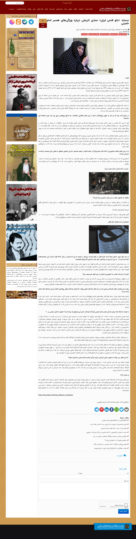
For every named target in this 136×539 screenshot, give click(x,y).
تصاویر (70, 9)
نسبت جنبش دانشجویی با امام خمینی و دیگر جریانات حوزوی (106, 432)
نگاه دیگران (40, 9)
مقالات (75, 9)
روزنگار (29, 9)
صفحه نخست (89, 9)
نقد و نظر (52, 9)
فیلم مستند (84, 34)
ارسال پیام (123, 511)
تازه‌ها (46, 9)
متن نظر (126, 481)
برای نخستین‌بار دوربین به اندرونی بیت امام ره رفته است (108, 424)
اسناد (65, 9)
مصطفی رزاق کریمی (94, 34)
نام (128, 473)
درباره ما (11, 9)
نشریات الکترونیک (21, 9)
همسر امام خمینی (104, 34)
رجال (34, 9)
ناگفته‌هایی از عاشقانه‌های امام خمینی (114, 420)
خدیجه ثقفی (114, 34)
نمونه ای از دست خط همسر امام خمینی (114, 428)
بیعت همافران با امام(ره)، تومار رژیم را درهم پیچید (110, 448)
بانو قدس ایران (122, 34)
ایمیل (80, 473)
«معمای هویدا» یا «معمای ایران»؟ (116, 440)
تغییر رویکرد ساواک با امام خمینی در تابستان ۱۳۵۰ (110, 444)
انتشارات (81, 9)
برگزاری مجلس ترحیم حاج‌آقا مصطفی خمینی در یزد (110, 436)
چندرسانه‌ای (59, 9)
